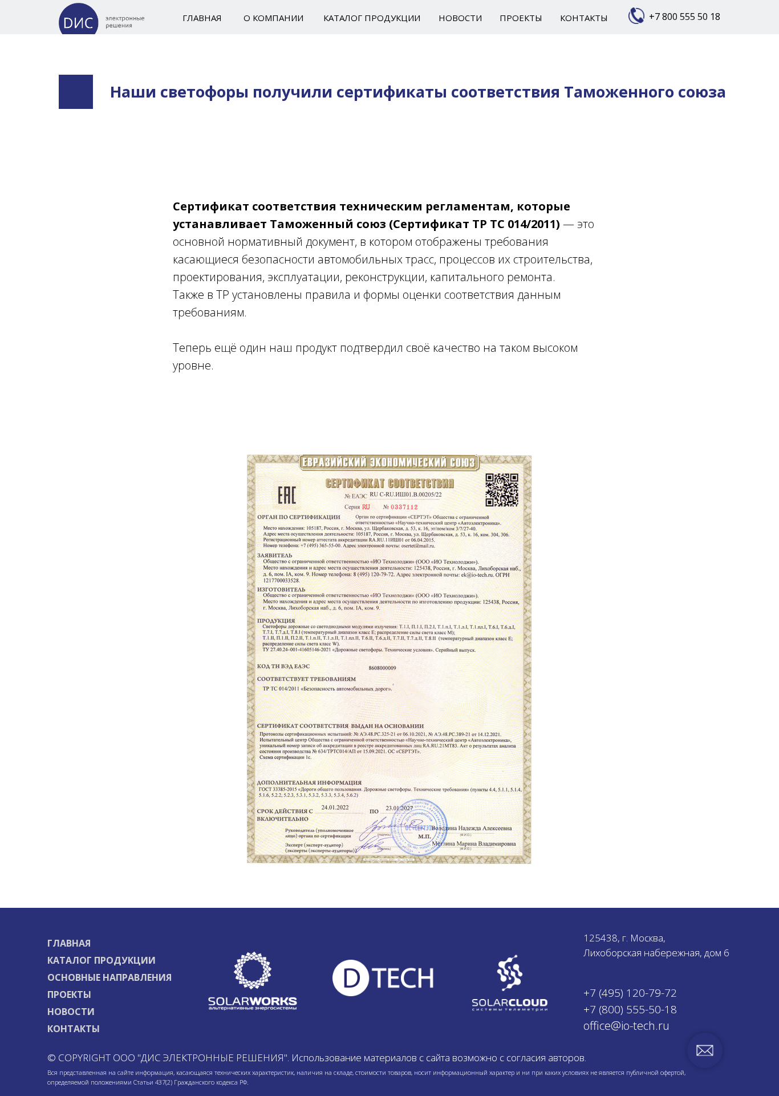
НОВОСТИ (71, 1011)
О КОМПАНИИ (273, 17)
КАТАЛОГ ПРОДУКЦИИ (101, 960)
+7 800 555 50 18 (684, 16)
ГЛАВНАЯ (69, 943)
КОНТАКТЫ (73, 1028)
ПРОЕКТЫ (69, 994)
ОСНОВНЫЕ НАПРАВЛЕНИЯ (109, 977)
